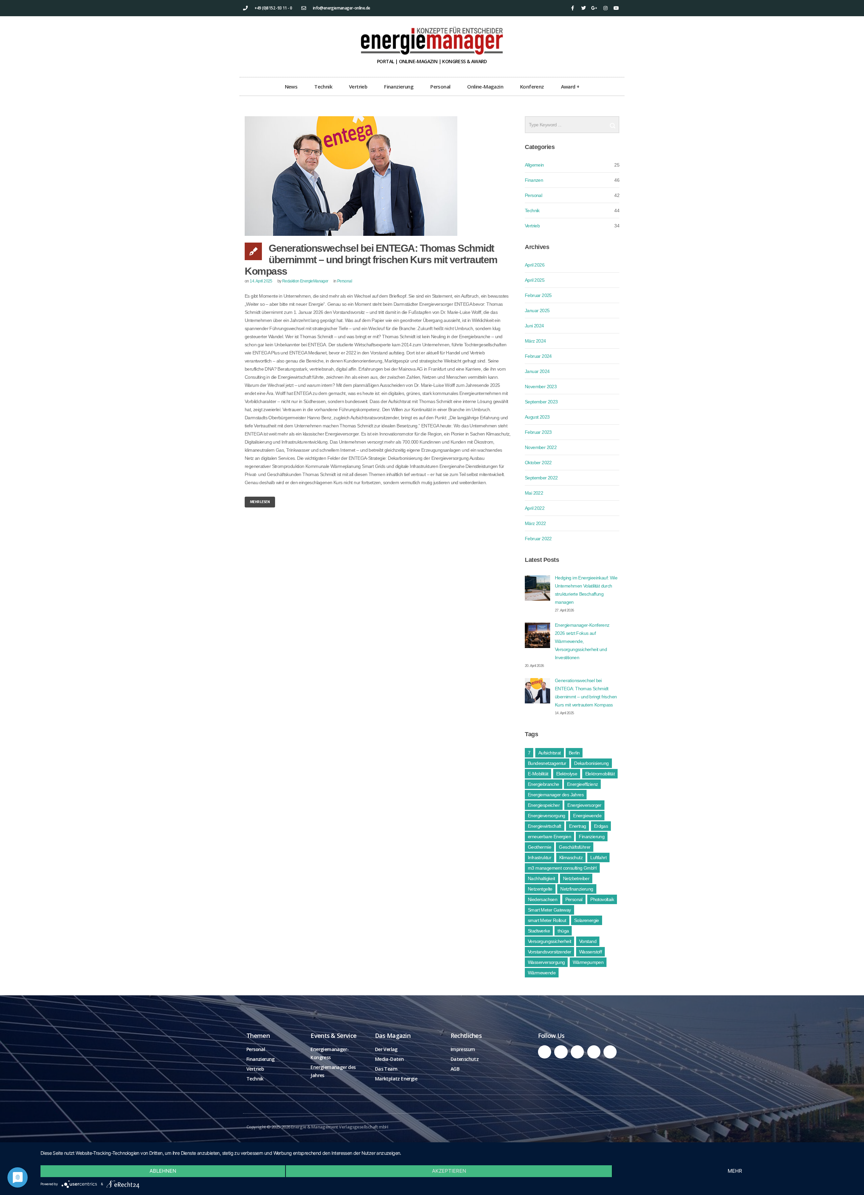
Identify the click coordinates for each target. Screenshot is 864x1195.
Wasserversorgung (546, 962)
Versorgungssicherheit (549, 941)
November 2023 (541, 386)
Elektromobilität (600, 773)
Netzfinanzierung (576, 889)
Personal (440, 86)
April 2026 (534, 265)
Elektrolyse (566, 773)
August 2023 (537, 417)
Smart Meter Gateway (549, 910)
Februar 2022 (538, 538)
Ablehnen (163, 1171)
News (291, 86)
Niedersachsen (542, 899)
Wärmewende (542, 972)
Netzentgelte (540, 889)
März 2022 (535, 523)
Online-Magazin (485, 86)
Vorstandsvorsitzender (549, 951)
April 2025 (534, 280)
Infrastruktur (539, 857)
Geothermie (539, 847)
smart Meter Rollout (547, 920)
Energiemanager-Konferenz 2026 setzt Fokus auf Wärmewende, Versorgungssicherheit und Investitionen (582, 641)
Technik (323, 86)
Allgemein (534, 165)
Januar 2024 (537, 371)
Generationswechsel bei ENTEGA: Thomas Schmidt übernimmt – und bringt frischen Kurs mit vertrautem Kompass (371, 260)
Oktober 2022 (538, 462)
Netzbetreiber (576, 878)
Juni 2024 (534, 325)
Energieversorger (584, 805)
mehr (735, 1171)
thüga (563, 930)
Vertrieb (358, 86)
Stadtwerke (539, 930)
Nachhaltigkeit (541, 878)
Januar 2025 (537, 310)
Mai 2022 (534, 493)
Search (612, 123)
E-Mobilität (538, 773)
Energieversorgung (546, 815)
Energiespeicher (544, 805)
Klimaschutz (571, 857)
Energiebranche (543, 784)
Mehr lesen (260, 502)
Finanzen (534, 180)
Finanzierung (398, 86)
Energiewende (587, 815)
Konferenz (532, 86)
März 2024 (535, 341)
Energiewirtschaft (544, 826)
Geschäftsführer (574, 847)
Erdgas (601, 826)
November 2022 (541, 447)
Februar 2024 (538, 356)
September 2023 (541, 401)
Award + (570, 86)
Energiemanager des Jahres (556, 794)
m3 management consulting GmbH (562, 868)
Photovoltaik (602, 899)
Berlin (574, 752)
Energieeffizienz (582, 784)
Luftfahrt (598, 857)
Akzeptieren (449, 1171)
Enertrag (577, 826)
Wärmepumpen (588, 962)
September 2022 (541, 477)
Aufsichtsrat (549, 752)
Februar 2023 (538, 432)
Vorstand (587, 941)
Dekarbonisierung (591, 763)
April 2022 (534, 508)
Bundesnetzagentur (547, 763)
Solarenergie (586, 920)
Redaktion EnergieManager (305, 281)
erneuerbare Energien (549, 836)
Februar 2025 (538, 295)
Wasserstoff (590, 951)
